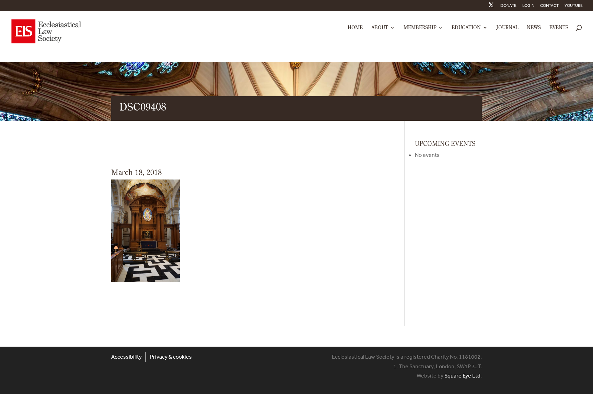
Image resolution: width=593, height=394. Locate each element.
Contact (549, 5)
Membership (420, 28)
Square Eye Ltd (462, 375)
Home (355, 28)
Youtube (574, 5)
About (379, 28)
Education (466, 28)
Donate (508, 5)
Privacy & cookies (171, 356)
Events (558, 28)
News (534, 28)
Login (528, 5)
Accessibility (126, 356)
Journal (507, 28)
